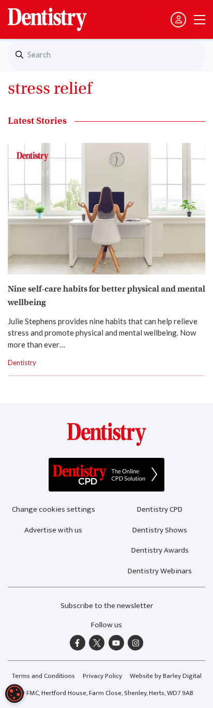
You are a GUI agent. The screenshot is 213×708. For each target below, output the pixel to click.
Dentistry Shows (159, 530)
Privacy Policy (102, 676)
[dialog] (14, 693)
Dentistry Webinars (160, 571)
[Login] (178, 19)
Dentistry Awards (160, 550)
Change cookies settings (53, 509)
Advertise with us (53, 530)
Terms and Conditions (43, 676)
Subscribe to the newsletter (106, 605)
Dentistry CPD (159, 509)
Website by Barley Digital (166, 676)
